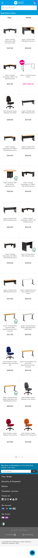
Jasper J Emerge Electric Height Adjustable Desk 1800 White (28, 327)
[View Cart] (33, 3)
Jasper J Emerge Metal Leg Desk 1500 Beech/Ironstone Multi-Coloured (28, 364)
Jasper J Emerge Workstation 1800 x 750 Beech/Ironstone (10, 77)
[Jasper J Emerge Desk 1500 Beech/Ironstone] (28, 138)
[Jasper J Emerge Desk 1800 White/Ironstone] (28, 102)
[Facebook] (5, 499)
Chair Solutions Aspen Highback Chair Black (10, 112)
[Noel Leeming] (27, 534)
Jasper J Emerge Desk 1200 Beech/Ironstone (28, 40)
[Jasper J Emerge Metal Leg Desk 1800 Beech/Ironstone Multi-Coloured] (10, 317)
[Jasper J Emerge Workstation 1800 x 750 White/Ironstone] (28, 210)
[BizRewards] (3, 517)
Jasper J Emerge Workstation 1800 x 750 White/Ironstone (28, 220)
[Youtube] (13, 499)
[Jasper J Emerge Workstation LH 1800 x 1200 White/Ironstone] (28, 174)
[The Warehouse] (10, 534)
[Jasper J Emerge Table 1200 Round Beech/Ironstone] (10, 174)
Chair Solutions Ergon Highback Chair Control (28, 398)
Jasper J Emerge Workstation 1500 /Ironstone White (9, 41)
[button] (32, 553)
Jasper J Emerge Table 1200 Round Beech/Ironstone (10, 184)
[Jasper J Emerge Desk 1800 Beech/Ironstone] (10, 281)
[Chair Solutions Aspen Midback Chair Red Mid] (10, 424)
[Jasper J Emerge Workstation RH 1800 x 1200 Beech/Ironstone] (10, 138)
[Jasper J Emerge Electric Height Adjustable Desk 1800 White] (28, 317)
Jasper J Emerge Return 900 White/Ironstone (28, 255)
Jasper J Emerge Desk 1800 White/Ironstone (28, 112)
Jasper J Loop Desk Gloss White (28, 76)
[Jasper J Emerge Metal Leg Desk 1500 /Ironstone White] (28, 281)
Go (34, 471)
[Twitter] (11, 499)
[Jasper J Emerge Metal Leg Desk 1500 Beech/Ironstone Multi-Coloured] (28, 353)
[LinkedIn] (3, 499)
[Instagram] (8, 499)
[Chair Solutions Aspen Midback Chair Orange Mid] (28, 424)
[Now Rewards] (6, 517)
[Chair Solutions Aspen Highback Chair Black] (10, 102)
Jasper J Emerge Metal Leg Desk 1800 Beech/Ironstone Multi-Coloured (10, 328)
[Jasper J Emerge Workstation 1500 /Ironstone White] (10, 31)
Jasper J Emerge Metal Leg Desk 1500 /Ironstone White (28, 291)
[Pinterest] (16, 499)
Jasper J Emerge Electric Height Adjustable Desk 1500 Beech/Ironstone (10, 399)
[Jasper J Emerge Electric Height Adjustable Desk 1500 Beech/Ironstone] (10, 389)
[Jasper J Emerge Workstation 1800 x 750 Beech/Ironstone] (10, 66)
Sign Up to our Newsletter (10, 465)
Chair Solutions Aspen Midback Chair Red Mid (10, 434)
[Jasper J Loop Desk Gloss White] (28, 66)
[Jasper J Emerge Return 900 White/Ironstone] (28, 245)
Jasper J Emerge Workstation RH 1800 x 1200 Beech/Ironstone (10, 148)
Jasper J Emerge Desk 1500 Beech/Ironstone (28, 147)
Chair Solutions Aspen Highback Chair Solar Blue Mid (10, 363)
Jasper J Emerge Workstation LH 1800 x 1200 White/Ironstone (28, 184)
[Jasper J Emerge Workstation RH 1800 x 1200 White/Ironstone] (10, 245)
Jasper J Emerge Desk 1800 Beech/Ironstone (10, 291)
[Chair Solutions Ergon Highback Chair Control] (28, 389)
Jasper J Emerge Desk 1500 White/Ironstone (10, 219)
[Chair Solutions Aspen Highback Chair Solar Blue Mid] (10, 353)
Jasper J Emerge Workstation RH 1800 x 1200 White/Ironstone (10, 256)
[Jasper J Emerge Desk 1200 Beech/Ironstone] (28, 31)
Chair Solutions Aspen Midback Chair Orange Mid (28, 434)
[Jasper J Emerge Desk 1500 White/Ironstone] (10, 210)
